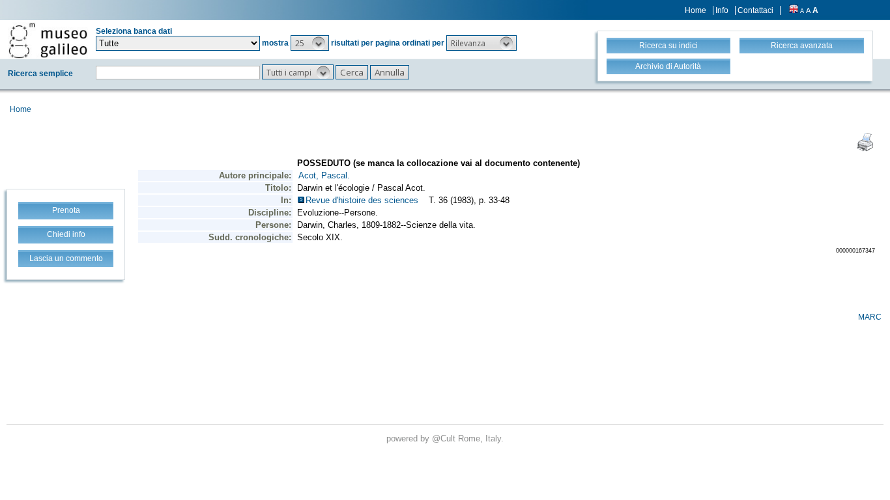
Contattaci (755, 10)
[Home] (48, 40)
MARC (870, 317)
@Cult (445, 438)
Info (721, 10)
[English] (793, 10)
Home (695, 10)
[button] (310, 43)
